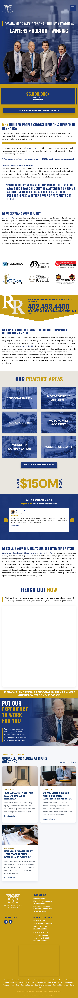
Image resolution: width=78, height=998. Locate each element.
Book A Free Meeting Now (39, 464)
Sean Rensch (18, 553)
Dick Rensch (7, 553)
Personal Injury (39, 898)
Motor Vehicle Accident (42, 901)
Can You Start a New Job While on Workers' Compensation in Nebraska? (57, 795)
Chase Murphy (30, 553)
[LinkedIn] (6, 922)
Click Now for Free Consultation (39, 110)
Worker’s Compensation (42, 909)
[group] (39, 520)
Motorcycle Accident (41, 906)
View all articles (68, 762)
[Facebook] (10, 922)
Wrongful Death (39, 911)
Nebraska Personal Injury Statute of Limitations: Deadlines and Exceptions (18, 854)
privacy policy (43, 991)
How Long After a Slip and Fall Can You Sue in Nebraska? (18, 795)
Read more (15, 525)
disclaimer (52, 991)
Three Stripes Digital (48, 995)
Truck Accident (39, 904)
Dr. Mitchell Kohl (8, 218)
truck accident (33, 148)
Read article (10, 816)
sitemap (58, 991)
